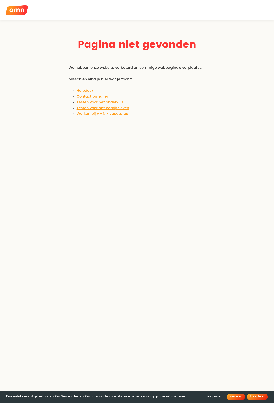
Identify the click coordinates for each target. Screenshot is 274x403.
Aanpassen (214, 396)
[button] (264, 10)
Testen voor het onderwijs (100, 102)
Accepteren (257, 396)
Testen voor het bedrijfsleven (103, 108)
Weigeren (236, 396)
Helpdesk (85, 91)
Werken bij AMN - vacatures (102, 114)
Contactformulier (92, 96)
